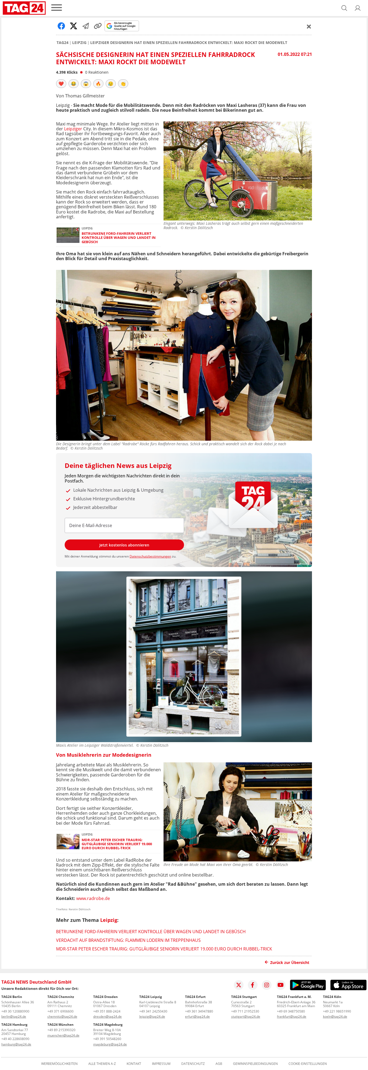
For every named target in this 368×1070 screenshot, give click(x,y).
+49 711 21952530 (245, 1011)
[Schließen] (309, 26)
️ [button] (61, 84)
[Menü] (56, 8)
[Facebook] (253, 985)
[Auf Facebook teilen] (61, 26)
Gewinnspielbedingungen (255, 1064)
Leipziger (73, 129)
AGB (219, 1064)
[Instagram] (267, 985)
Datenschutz (193, 1064)
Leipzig (79, 42)
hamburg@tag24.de (16, 1044)
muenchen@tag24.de (63, 1035)
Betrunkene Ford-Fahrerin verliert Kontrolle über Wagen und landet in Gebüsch (119, 238)
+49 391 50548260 (107, 1039)
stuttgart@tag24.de (245, 1016)
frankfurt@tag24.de (291, 1016)
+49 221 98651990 (337, 1011)
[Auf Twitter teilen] (73, 26)
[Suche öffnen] (344, 8)
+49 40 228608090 (15, 1039)
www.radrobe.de (93, 898)
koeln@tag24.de (335, 1016)
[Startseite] (24, 8)
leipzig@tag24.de (152, 1016)
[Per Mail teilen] (85, 26)
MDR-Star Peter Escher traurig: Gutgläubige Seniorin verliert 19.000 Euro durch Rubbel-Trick (117, 844)
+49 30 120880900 (15, 1011)
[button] (357, 8)
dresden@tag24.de (107, 1016)
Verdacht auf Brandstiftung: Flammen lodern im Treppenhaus (128, 940)
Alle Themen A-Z (102, 1064)
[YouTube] (281, 985)
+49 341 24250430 (153, 1011)
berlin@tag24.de (13, 1016)
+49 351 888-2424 (106, 1011)
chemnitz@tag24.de (62, 1016)
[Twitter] (239, 985)
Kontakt (134, 1064)
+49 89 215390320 (61, 1030)
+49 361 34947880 (199, 1011)
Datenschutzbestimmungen (150, 556)
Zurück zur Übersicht (289, 962)
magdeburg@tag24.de (110, 1044)
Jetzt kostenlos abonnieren (124, 545)
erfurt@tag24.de (197, 1016)
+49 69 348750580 (291, 1011)
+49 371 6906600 (60, 1011)
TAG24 (62, 42)
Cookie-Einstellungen (308, 1064)
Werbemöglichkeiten (59, 1064)
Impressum (161, 1064)
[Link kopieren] (97, 26)
